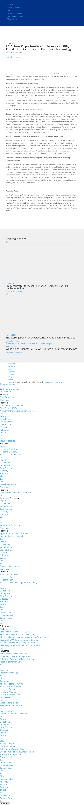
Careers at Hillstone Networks (13, 713)
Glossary (11, 374)
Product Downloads (9, 798)
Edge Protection (7, 397)
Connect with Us (7, 612)
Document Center (8, 746)
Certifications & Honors (10, 702)
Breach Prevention (8, 484)
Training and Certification (11, 754)
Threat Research (13, 19)
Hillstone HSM (6, 579)
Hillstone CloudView (9, 574)
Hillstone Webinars (9, 692)
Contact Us (12, 379)
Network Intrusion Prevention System (17, 411)
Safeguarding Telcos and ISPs (13, 653)
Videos (3, 432)
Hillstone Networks (15, 53)
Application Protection (10, 525)
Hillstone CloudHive (9, 449)
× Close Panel (5, 804)
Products (11, 366)
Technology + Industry (15, 16)
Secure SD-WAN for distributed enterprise (19, 640)
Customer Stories (13, 7)
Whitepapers (6, 421)
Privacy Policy (48, 382)
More (2, 678)
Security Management (10, 566)
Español (3, 784)
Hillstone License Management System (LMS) (20, 582)
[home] (8, 385)
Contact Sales (6, 618)
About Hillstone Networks (12, 683)
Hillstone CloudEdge (9, 451)
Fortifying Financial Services (12, 661)
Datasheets (5, 419)
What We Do (12, 364)
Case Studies (6, 424)
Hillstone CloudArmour (10, 454)
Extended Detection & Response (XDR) (17, 634)
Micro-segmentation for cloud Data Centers (20, 645)
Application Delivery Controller (14, 533)
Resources (5, 416)
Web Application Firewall (11, 536)
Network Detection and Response (15, 492)
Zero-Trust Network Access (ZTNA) (15, 631)
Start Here (4, 400)
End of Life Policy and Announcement (17, 751)
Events (9, 10)
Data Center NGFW (8, 408)
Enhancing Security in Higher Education (18, 659)
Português (4, 787)
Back (1, 414)
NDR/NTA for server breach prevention (17, 642)
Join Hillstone (6, 711)
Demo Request (7, 615)
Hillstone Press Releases (11, 686)
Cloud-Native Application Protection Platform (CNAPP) (24, 637)
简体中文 (4, 781)
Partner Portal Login (9, 672)
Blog (10, 377)
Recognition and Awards (11, 705)
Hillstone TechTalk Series (11, 694)
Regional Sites (6, 779)
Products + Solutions (14, 13)
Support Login (6, 757)
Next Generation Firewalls (12, 405)
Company (4, 681)
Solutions (11, 369)
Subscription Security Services (14, 749)
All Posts (10, 5)
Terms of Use (58, 382)
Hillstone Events (7, 689)
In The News (5, 697)
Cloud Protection (7, 440)
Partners (11, 372)
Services (4, 740)
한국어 (3, 790)
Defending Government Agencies (15, 656)
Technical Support (8, 743)
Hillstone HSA (6, 577)
